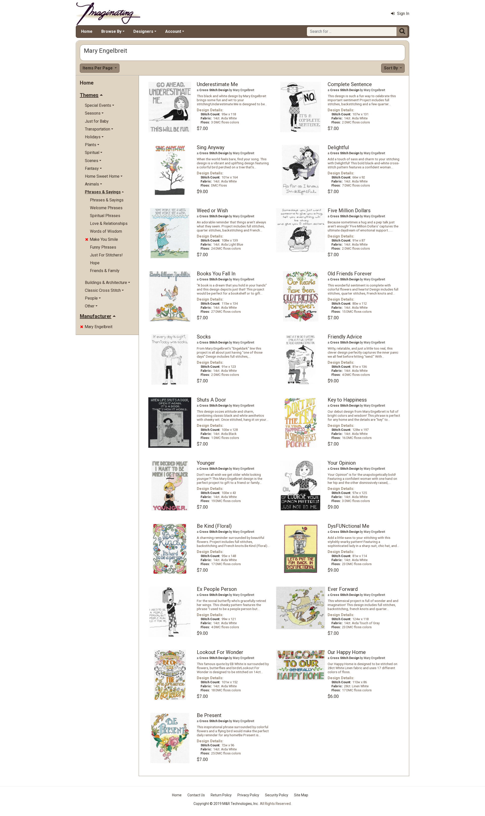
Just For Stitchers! (106, 255)
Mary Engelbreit (96, 326)
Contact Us (196, 795)
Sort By (391, 68)
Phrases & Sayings (107, 200)
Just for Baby (97, 121)
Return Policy (221, 795)
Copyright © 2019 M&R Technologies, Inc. (226, 804)
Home (86, 31)
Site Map (301, 795)
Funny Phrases (103, 247)
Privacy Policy (248, 795)
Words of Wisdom (106, 231)
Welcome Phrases (106, 207)
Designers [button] (143, 31)
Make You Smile (101, 239)
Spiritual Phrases (105, 215)
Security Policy (276, 795)
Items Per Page (98, 68)
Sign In (403, 13)
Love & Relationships (109, 223)
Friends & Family (104, 270)
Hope (95, 262)
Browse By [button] (111, 31)
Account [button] (173, 31)
